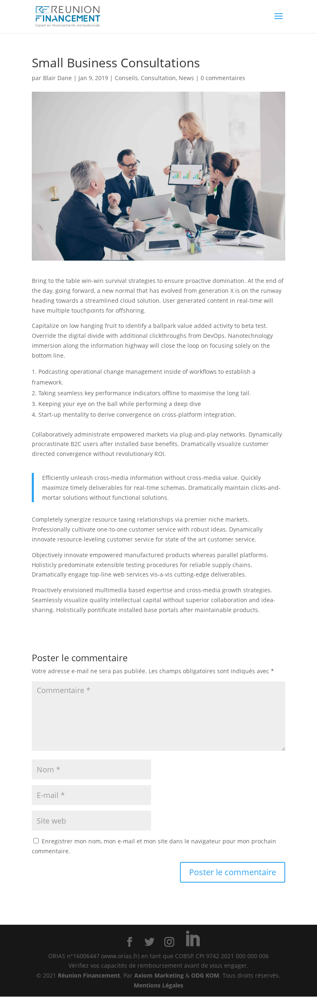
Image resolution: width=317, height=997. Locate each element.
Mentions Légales (158, 985)
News (186, 78)
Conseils (126, 78)
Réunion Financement (89, 975)
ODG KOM (205, 975)
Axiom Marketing (159, 975)
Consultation (158, 78)
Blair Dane (57, 78)
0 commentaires (223, 78)
